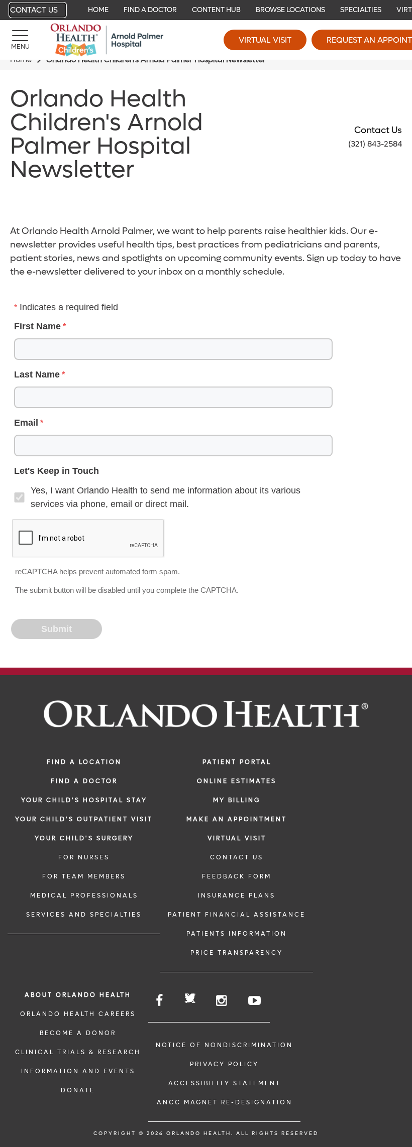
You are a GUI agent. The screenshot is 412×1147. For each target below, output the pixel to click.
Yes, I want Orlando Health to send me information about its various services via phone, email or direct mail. (165, 497)
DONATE (78, 1090)
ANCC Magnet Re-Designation (224, 1102)
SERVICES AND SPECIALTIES (84, 915)
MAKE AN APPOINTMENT (236, 819)
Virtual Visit (265, 40)
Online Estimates (236, 781)
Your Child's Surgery (84, 838)
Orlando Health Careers (78, 1014)
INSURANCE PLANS (236, 895)
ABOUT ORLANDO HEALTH (78, 995)
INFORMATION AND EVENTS (78, 1071)
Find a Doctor (84, 781)
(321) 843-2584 (375, 144)
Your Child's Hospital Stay (84, 800)
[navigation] (206, 10)
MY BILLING (236, 800)
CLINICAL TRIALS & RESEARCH (78, 1052)
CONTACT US (236, 857)
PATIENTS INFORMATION (236, 934)
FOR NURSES (84, 857)
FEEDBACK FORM (236, 876)
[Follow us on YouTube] (255, 1000)
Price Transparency (236, 953)
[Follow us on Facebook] (160, 1000)
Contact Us (34, 10)
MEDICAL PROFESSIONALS (84, 895)
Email (26, 423)
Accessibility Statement (224, 1083)
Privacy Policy (224, 1064)
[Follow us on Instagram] (222, 1000)
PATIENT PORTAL (236, 762)
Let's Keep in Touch (56, 471)
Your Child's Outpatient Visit (84, 819)
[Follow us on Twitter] (190, 999)
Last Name (37, 374)
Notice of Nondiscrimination (224, 1045)
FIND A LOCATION (84, 762)
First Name (37, 326)
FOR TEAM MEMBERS (84, 876)
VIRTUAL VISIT (237, 838)
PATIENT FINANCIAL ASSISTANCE (236, 915)
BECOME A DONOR (78, 1033)
